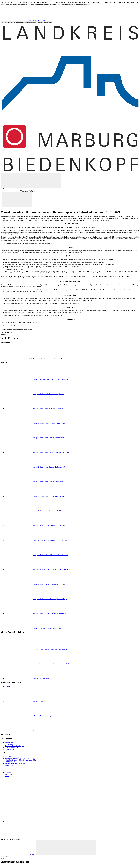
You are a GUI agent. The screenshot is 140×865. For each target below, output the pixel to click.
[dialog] (70, 12)
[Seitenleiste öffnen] (46, 180)
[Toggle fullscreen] (5, 856)
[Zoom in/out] (7, 856)
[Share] (3, 856)
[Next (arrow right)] (3, 858)
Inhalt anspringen (6, 24)
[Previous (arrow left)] (1, 858)
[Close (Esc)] (1, 856)
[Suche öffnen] (16, 180)
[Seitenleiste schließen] (81, 847)
